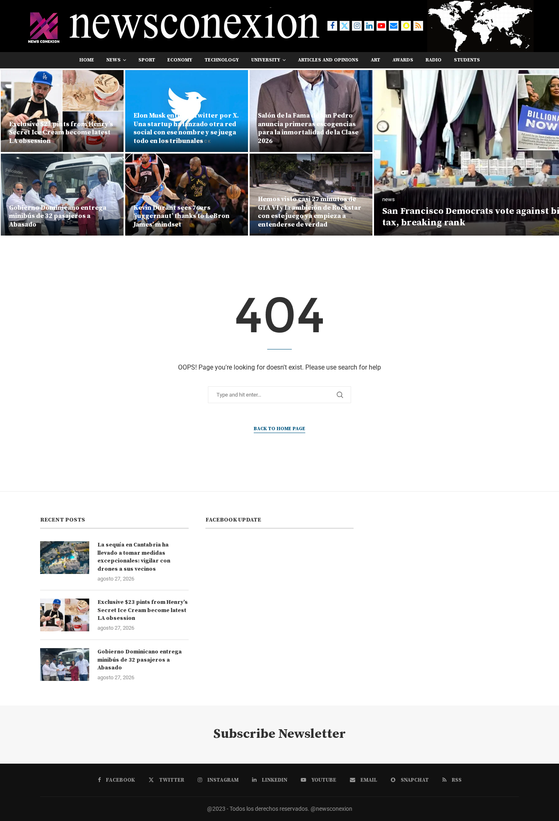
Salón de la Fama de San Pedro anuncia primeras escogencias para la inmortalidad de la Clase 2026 (183, 128)
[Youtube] (381, 26)
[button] (15, 152)
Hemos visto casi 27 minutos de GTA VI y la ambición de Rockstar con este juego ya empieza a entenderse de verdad (185, 212)
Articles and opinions (328, 60)
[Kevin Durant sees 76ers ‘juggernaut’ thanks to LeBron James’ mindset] (62, 195)
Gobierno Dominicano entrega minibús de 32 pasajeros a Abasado (139, 659)
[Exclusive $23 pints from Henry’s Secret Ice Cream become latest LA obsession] (64, 615)
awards (402, 60)
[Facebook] (332, 26)
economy (179, 60)
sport (146, 60)
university (265, 60)
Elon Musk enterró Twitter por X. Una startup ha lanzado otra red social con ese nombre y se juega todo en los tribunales (62, 128)
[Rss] (418, 26)
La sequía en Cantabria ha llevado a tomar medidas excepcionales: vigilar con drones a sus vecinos (133, 557)
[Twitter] (344, 26)
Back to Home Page (279, 429)
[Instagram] (357, 26)
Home (86, 60)
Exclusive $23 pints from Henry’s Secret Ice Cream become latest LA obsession (142, 610)
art (375, 60)
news (113, 60)
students (467, 60)
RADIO (434, 60)
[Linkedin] (369, 26)
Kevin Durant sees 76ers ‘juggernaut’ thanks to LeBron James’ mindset (57, 216)
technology (222, 60)
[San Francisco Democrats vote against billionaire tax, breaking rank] (374, 153)
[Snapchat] (406, 26)
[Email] (394, 26)
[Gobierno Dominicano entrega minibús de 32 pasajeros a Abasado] (64, 664)
